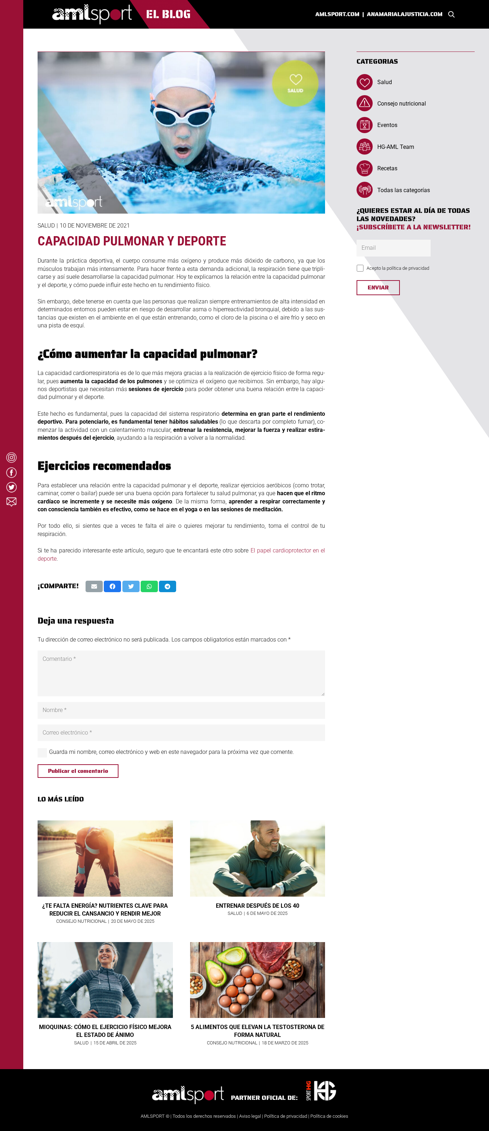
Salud (46, 225)
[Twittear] (131, 586)
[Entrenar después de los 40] (257, 858)
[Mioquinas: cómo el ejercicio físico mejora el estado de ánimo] (105, 980)
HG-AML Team (395, 146)
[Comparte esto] (112, 586)
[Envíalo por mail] (94, 586)
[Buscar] (451, 14)
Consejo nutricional (401, 103)
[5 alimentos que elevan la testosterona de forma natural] (257, 980)
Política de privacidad (285, 1116)
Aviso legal (250, 1116)
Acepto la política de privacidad (398, 268)
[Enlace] (131, 14)
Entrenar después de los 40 (257, 905)
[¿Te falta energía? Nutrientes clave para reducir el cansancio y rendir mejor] (105, 858)
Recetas (387, 168)
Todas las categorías (403, 190)
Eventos (387, 125)
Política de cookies (329, 1116)
